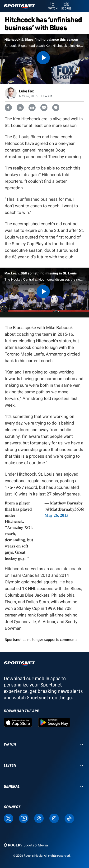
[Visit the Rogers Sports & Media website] (26, 845)
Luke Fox (26, 90)
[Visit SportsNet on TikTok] (69, 818)
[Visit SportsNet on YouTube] (23, 818)
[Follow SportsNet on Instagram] (54, 818)
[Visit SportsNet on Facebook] (39, 818)
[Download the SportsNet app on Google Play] (54, 722)
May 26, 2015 (56, 515)
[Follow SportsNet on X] (8, 818)
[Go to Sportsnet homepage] (19, 6)
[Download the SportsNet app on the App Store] (18, 722)
